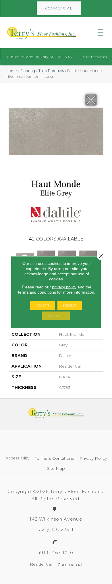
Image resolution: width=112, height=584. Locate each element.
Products (56, 71)
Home (11, 71)
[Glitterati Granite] (45, 255)
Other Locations (94, 57)
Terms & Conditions (54, 458)
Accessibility (17, 458)
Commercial (69, 564)
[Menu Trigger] (100, 32)
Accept (42, 305)
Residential (41, 564)
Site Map (56, 468)
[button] (59, 8)
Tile (41, 71)
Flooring (27, 71)
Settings (56, 315)
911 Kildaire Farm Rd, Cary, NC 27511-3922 (39, 57)
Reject (69, 305)
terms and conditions (37, 292)
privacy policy (64, 286)
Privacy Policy (93, 458)
